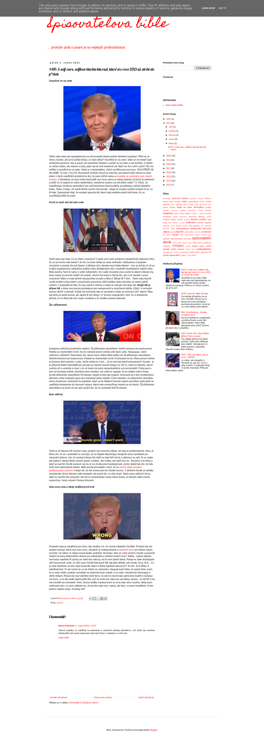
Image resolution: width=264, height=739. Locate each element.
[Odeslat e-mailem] (91, 598)
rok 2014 (166, 235)
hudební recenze (170, 210)
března (172, 135)
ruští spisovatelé (187, 235)
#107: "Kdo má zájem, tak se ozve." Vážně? (194, 355)
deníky (179, 204)
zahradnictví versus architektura (176, 252)
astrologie (167, 198)
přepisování (196, 228)
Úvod (188, 249)
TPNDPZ (166, 246)
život (194, 255)
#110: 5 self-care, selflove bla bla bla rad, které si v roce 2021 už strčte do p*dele (196, 272)
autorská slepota (196, 198)
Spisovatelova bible (107, 24)
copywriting (193, 201)
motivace (191, 222)
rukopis (175, 235)
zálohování (195, 252)
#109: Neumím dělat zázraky (194, 293)
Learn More (208, 8)
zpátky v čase (186, 255)
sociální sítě (206, 235)
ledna (171, 143)
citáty (184, 201)
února (172, 139)
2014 (168, 181)
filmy (196, 204)
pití (202, 226)
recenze (197, 232)
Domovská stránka (103, 697)
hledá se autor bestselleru (190, 207)
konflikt (208, 214)
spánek (166, 239)
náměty (200, 223)
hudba (208, 207)
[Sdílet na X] (98, 598)
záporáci (204, 252)
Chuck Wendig (204, 210)
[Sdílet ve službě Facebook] (102, 598)
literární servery (183, 220)
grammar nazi (205, 204)
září (171, 127)
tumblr (188, 246)
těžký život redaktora (201, 243)
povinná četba (169, 229)
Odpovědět (63, 637)
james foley (179, 214)
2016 (168, 172)
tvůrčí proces (177, 249)
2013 (168, 185)
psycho (60, 603)
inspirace (168, 213)
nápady (207, 223)
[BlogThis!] (94, 598)
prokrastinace (182, 228)
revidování (206, 232)
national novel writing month (175, 226)
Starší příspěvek (146, 697)
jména (187, 213)
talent (184, 243)
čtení (173, 204)
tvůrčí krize (198, 246)
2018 (168, 164)
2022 (168, 119)
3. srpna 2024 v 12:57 (86, 625)
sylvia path (177, 243)
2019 (168, 160)
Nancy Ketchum (66, 625)
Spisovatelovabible (174, 105)
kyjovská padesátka (188, 217)
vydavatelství (203, 249)
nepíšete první (127, 549)
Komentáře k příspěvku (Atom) (83, 702)
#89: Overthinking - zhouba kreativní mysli (194, 313)
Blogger (153, 730)
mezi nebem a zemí (176, 223)
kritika (175, 217)
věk (193, 249)
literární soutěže (198, 219)
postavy (208, 226)
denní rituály (188, 204)
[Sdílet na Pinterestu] (105, 598)
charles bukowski (188, 210)
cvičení (202, 202)
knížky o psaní (198, 214)
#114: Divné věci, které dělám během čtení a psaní (195, 334)
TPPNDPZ (178, 246)
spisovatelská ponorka (181, 239)
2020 (168, 156)
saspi (197, 235)
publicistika (189, 232)
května (172, 131)
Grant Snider (169, 207)
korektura (167, 217)
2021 (168, 123)
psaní (172, 232)
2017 (168, 168)
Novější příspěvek (58, 697)
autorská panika (180, 198)
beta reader (175, 201)
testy (190, 243)
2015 (168, 176)
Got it (222, 8)
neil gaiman (194, 226)
